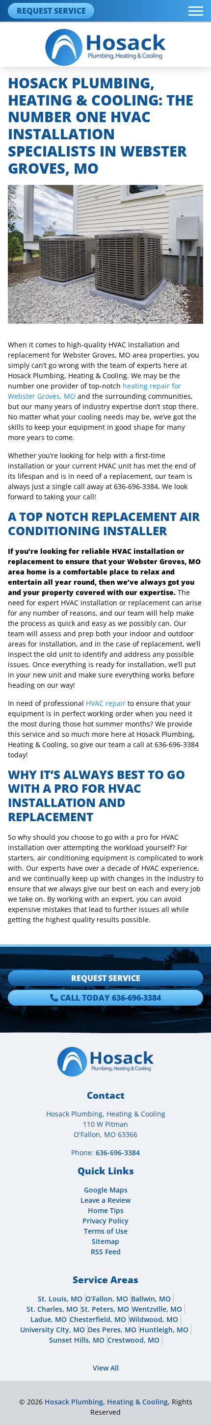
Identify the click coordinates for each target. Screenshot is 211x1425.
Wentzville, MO (157, 1309)
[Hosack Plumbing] (105, 47)
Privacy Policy (105, 1220)
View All (106, 1368)
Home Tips (106, 1210)
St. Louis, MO (60, 1298)
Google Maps (106, 1189)
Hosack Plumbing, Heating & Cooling (106, 1401)
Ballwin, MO (151, 1298)
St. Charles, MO (52, 1309)
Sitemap (105, 1241)
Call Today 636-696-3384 (110, 997)
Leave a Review (105, 1200)
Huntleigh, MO (163, 1329)
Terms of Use (106, 1231)
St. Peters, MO (105, 1309)
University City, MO (52, 1329)
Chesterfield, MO (98, 1319)
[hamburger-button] (195, 11)
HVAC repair (106, 703)
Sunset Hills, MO (77, 1340)
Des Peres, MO (112, 1329)
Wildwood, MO (153, 1319)
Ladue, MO (48, 1319)
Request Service (51, 10)
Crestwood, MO (133, 1340)
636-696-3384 (118, 1152)
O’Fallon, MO (106, 1298)
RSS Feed (106, 1251)
